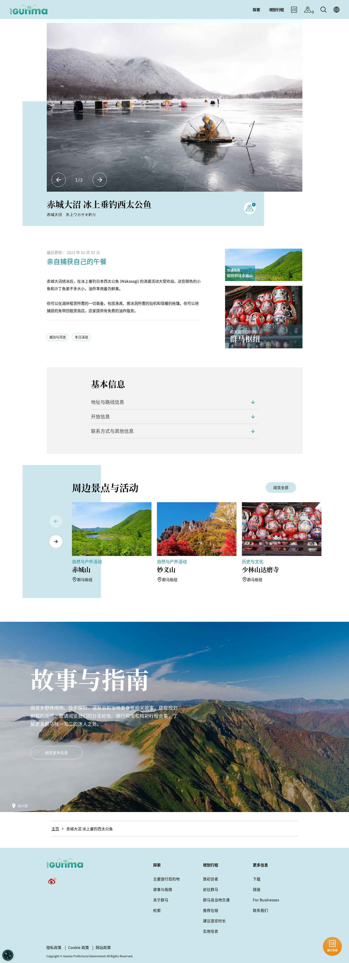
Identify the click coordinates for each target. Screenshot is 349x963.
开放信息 (100, 416)
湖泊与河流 (57, 337)
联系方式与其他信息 (112, 431)
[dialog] (7, 955)
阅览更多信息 (56, 752)
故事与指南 (162, 889)
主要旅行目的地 (166, 879)
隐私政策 (53, 947)
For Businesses (266, 900)
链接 (256, 889)
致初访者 (210, 879)
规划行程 (210, 865)
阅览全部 (280, 487)
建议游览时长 (214, 921)
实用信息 (210, 931)
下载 (256, 879)
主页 (55, 829)
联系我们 (260, 910)
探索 (157, 865)
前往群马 (210, 889)
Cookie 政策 (78, 947)
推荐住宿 (210, 910)
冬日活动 (81, 337)
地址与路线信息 (107, 402)
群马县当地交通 (216, 900)
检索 (157, 910)
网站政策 (103, 947)
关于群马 (160, 900)
